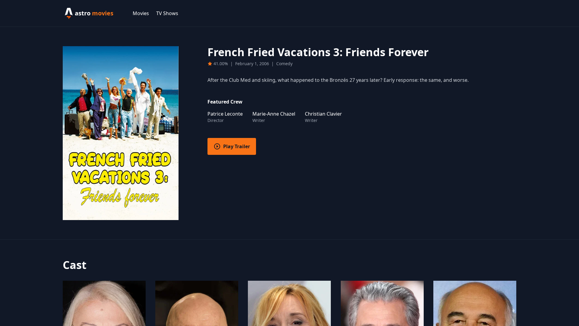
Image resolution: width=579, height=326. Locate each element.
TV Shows (167, 13)
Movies (141, 13)
